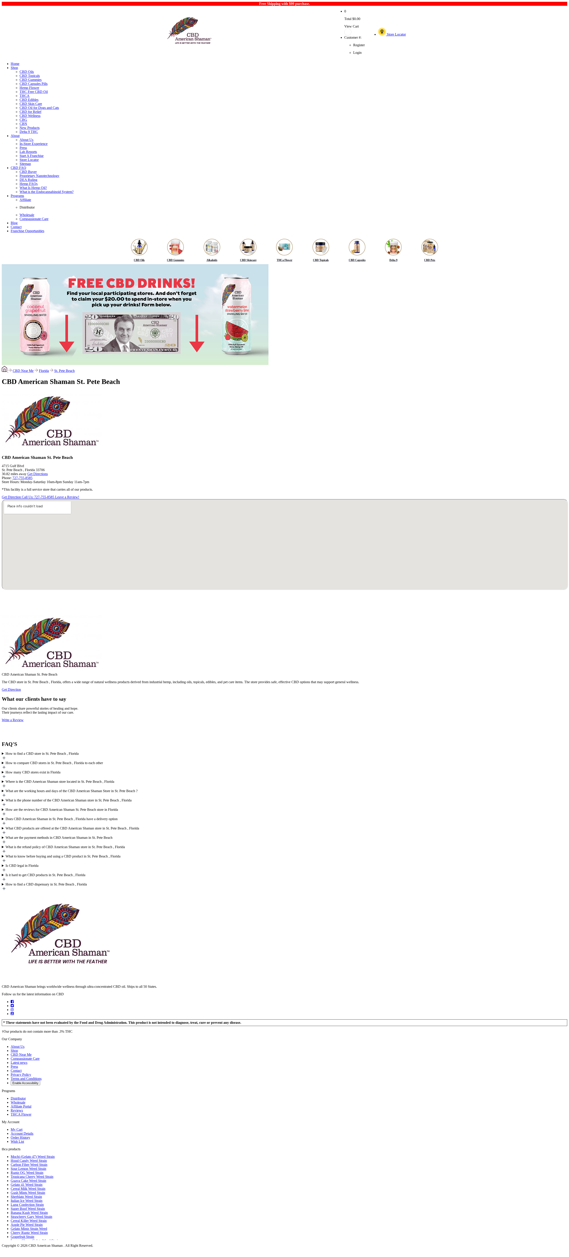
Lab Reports (28, 152)
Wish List (17, 1141)
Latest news (19, 1062)
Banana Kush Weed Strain (29, 1213)
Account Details (22, 1133)
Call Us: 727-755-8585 (38, 497)
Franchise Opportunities (27, 231)
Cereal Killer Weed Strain (29, 1221)
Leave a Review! (67, 497)
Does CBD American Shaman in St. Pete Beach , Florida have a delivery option (62, 819)
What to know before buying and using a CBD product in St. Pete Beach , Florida (63, 856)
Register (359, 45)
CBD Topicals (30, 76)
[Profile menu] (354, 32)
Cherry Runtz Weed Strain (29, 1233)
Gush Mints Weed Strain (28, 1193)
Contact (16, 227)
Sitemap (25, 164)
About (15, 136)
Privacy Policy (21, 1074)
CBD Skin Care (31, 104)
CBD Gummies (31, 80)
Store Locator (396, 34)
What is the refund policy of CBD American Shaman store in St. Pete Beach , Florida (65, 847)
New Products (30, 128)
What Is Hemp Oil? (33, 188)
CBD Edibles (29, 100)
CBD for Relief (30, 112)
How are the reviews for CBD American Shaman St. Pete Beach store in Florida (62, 809)
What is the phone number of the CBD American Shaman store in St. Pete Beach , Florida (69, 800)
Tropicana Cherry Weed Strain (32, 1177)
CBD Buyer (28, 172)
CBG (23, 120)
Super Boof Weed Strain (28, 1209)
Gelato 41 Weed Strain (26, 1185)
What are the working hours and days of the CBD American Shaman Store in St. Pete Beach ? (72, 791)
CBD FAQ (18, 168)
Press (23, 148)
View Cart (351, 26)
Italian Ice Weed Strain (26, 1201)
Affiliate (25, 200)
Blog (14, 223)
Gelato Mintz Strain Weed (29, 1229)
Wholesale (27, 215)
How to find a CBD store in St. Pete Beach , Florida (42, 753)
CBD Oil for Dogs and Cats (39, 108)
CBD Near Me (23, 371)
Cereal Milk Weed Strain (28, 1189)
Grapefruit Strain (22, 1237)
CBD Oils (27, 72)
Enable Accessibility (25, 1083)
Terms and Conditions (26, 1078)
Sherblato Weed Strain (26, 1197)
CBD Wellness (30, 116)
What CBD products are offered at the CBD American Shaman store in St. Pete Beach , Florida (72, 828)
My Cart (16, 1129)
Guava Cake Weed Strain (28, 1181)
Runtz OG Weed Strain (27, 1173)
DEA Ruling (28, 180)
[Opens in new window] (12, 1002)
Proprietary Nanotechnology (39, 176)
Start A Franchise (32, 156)
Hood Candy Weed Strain (29, 1161)
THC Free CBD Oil (34, 92)
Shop (14, 68)
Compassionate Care (34, 219)
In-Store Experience (34, 144)
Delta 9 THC (29, 132)
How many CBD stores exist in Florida (33, 772)
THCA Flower (21, 1114)
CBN (23, 124)
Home (15, 64)
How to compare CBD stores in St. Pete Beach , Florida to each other (54, 763)
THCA (25, 96)
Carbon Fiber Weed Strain (29, 1165)
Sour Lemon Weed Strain (28, 1169)
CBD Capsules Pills (34, 84)
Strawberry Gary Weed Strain (31, 1217)
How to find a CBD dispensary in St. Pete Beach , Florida (46, 884)
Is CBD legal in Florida (22, 865)
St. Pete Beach (64, 371)
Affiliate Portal (21, 1106)
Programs (17, 196)
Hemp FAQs (29, 184)
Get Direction (12, 497)
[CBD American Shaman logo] (60, 979)
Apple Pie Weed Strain (27, 1225)
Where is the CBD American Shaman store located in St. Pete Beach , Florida (60, 781)
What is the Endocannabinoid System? (47, 192)
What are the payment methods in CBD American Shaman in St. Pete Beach (59, 837)
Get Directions (37, 474)
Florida (44, 371)
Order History (20, 1137)
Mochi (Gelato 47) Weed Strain (33, 1157)
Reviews (17, 1110)
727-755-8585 (22, 478)
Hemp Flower (29, 88)
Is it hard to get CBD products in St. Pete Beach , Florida (45, 875)
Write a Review (13, 720)
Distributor (27, 207)
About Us (26, 140)
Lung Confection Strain (27, 1205)
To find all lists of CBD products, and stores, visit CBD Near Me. (279, 756)
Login (357, 52)
